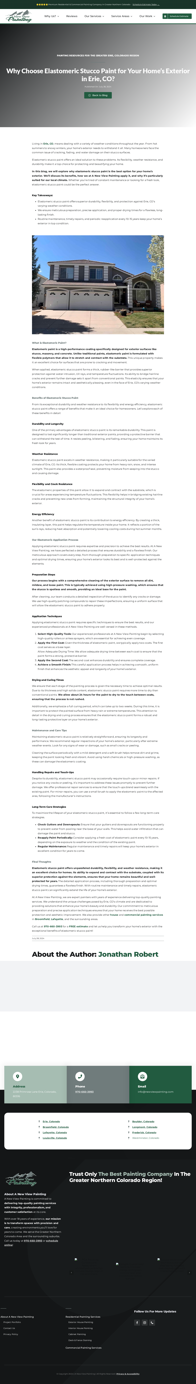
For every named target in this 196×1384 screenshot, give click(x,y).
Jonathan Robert (128, 954)
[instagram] (145, 1323)
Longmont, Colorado (144, 1127)
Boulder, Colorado (143, 1121)
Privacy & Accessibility (128, 1374)
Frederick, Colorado (144, 1132)
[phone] (152, 1323)
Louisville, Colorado (55, 1138)
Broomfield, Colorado (56, 1127)
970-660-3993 (33, 1240)
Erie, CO (48, 143)
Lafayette (57, 919)
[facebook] (137, 1323)
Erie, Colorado (51, 1121)
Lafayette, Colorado (55, 1132)
